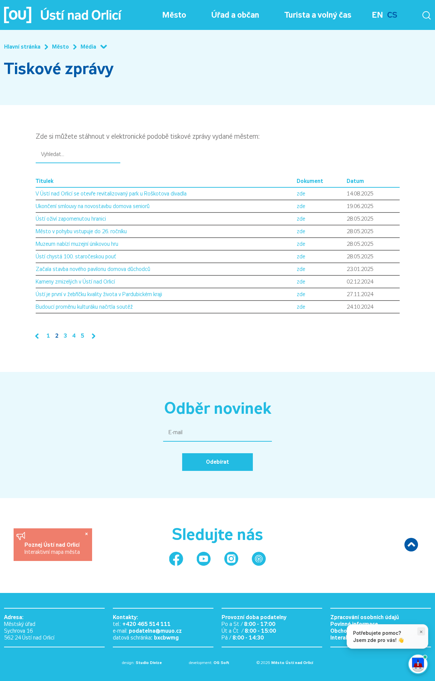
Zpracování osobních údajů (364, 617)
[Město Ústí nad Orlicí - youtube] (204, 559)
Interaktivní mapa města (52, 552)
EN (377, 15)
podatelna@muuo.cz (155, 631)
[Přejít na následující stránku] (92, 336)
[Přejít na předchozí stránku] (38, 336)
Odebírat (217, 462)
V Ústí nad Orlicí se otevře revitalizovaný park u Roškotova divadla (111, 194)
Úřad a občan (235, 15)
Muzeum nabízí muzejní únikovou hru (77, 244)
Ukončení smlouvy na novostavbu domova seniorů (93, 206)
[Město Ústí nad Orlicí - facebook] (176, 559)
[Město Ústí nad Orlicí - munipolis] (259, 559)
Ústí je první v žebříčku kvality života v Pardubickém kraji (99, 294)
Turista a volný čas (317, 15)
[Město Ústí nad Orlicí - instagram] (231, 559)
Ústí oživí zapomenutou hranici (71, 219)
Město (174, 15)
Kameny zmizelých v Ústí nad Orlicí (75, 282)
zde (301, 194)
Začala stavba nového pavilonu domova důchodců (93, 269)
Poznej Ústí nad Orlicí (52, 545)
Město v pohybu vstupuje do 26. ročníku (81, 231)
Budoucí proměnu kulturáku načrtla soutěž (84, 307)
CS (392, 15)
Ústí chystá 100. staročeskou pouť (76, 256)
